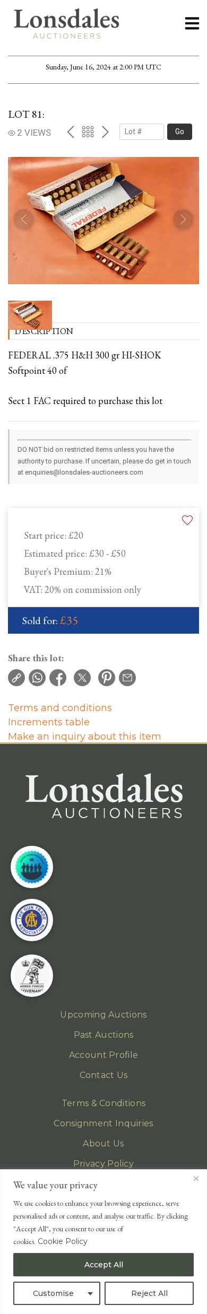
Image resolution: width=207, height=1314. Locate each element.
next (105, 131)
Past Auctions (104, 1035)
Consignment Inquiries (103, 1123)
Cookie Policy (63, 1241)
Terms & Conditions (103, 1103)
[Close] (195, 1178)
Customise (53, 1293)
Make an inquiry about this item (84, 736)
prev (70, 131)
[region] (103, 1241)
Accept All (103, 1264)
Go (179, 131)
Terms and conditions (60, 708)
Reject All (149, 1293)
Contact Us (104, 1075)
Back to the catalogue (87, 131)
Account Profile (104, 1055)
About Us (103, 1143)
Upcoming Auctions (103, 1015)
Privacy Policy (103, 1164)
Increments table (49, 722)
